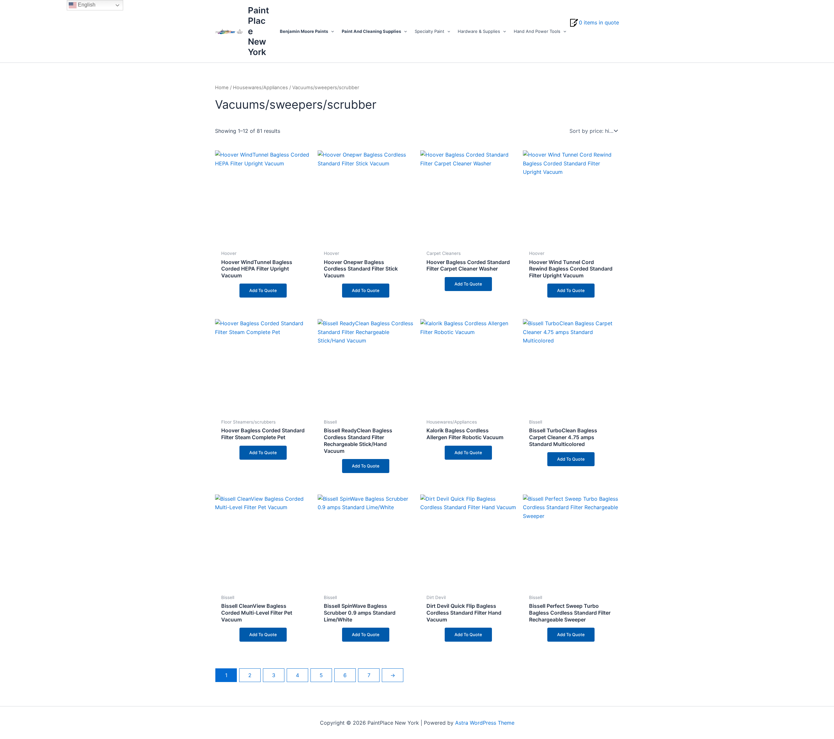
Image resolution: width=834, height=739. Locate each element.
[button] (331, 31)
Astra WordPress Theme (484, 722)
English (86, 4)
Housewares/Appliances (260, 88)
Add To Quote (263, 290)
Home (222, 88)
